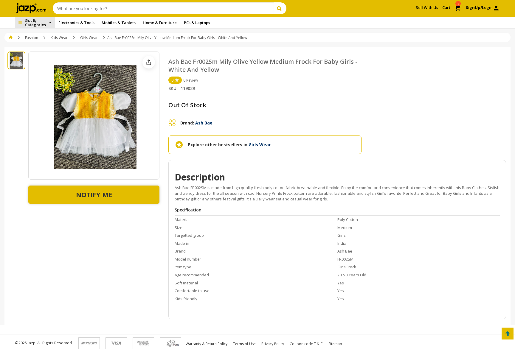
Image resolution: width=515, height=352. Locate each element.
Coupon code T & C (306, 343)
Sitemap (335, 343)
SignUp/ (474, 7)
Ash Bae (203, 123)
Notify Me (94, 194)
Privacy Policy (272, 343)
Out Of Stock (187, 105)
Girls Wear (89, 37)
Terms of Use (244, 343)
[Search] (280, 8)
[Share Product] (148, 62)
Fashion (31, 37)
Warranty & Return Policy (206, 343)
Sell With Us (427, 7)
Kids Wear (59, 37)
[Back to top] (508, 333)
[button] (11, 37)
